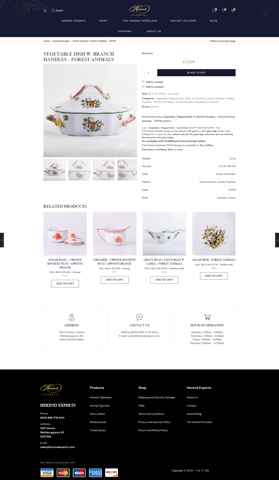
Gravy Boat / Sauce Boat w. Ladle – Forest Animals (164, 261)
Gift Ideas (168, 102)
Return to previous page (223, 41)
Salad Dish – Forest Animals (213, 259)
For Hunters (199, 98)
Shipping (124, 31)
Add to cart (198, 72)
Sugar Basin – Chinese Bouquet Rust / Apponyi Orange (65, 263)
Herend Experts (74, 20)
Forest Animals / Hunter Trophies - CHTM (94, 41)
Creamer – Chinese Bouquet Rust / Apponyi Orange (114, 261)
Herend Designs (61, 41)
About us (154, 31)
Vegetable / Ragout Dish (169, 98)
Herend (154, 106)
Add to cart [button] (65, 283)
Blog (213, 20)
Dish (187, 98)
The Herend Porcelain (140, 20)
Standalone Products (207, 102)
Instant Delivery (183, 20)
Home (47, 41)
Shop (103, 20)
